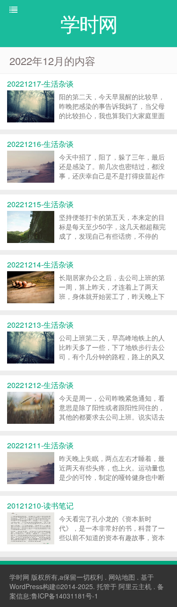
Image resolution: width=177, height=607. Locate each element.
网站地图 (122, 577)
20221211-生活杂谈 (40, 445)
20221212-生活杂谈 (40, 385)
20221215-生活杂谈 (40, 204)
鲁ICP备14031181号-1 (64, 595)
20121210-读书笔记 (40, 505)
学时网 (19, 577)
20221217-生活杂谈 (40, 83)
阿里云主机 (135, 586)
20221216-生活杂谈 (40, 143)
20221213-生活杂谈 (40, 324)
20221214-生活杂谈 (40, 264)
